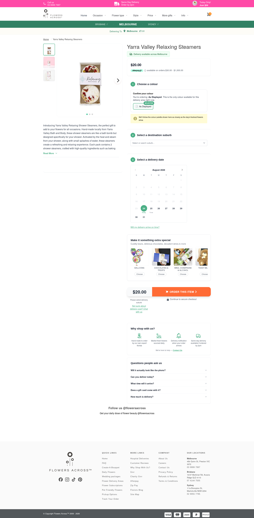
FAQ (104, 463)
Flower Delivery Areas (113, 481)
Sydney (152, 24)
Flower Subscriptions (112, 485)
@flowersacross (134, 408)
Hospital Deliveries (139, 458)
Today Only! (205, 2)
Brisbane (100, 24)
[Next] (118, 80)
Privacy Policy (166, 472)
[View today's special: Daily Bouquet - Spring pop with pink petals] (194, 3)
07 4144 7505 (193, 481)
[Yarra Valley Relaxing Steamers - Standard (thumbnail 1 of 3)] (49, 49)
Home (84, 15)
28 (173, 208)
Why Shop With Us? (140, 467)
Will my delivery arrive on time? (145, 227)
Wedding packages (111, 476)
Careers (162, 463)
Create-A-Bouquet (111, 467)
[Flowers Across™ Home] (52, 13)
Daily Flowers (108, 472)
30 (136, 217)
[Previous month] (135, 169)
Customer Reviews (139, 463)
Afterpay (134, 481)
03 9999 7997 (193, 467)
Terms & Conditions (168, 481)
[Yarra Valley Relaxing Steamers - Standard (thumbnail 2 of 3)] (49, 62)
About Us (163, 458)
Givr (132, 472)
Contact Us (177, 350)
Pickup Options (109, 494)
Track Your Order (110, 499)
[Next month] (182, 169)
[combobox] (166, 143)
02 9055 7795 (193, 494)
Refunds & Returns (168, 476)
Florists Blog (136, 490)
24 (144, 208)
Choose (139, 274)
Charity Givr (136, 476)
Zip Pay (134, 485)
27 (166, 208)
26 (159, 208)
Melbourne (128, 24)
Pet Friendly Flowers (112, 490)
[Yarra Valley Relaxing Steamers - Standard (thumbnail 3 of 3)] (49, 75)
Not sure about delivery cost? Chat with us (139, 308)
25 (151, 208)
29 (181, 208)
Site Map (134, 494)
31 (144, 217)
